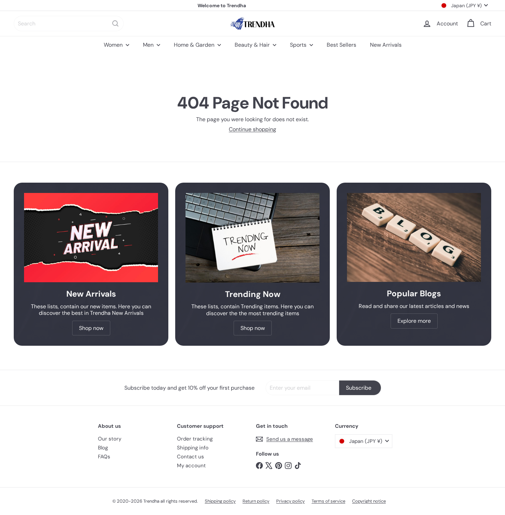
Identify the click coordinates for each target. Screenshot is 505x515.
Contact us (190, 456)
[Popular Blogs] (414, 237)
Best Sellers (341, 44)
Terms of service (328, 501)
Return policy (256, 501)
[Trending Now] (252, 237)
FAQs (104, 456)
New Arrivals (386, 44)
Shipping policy (220, 501)
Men (149, 44)
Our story (109, 438)
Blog (103, 447)
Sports (299, 44)
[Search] (115, 23)
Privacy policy (290, 501)
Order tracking (195, 438)
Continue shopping (252, 129)
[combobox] (69, 23)
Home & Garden (195, 44)
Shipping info (193, 447)
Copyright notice (369, 501)
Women (114, 44)
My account (191, 465)
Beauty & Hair (253, 44)
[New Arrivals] (91, 237)
